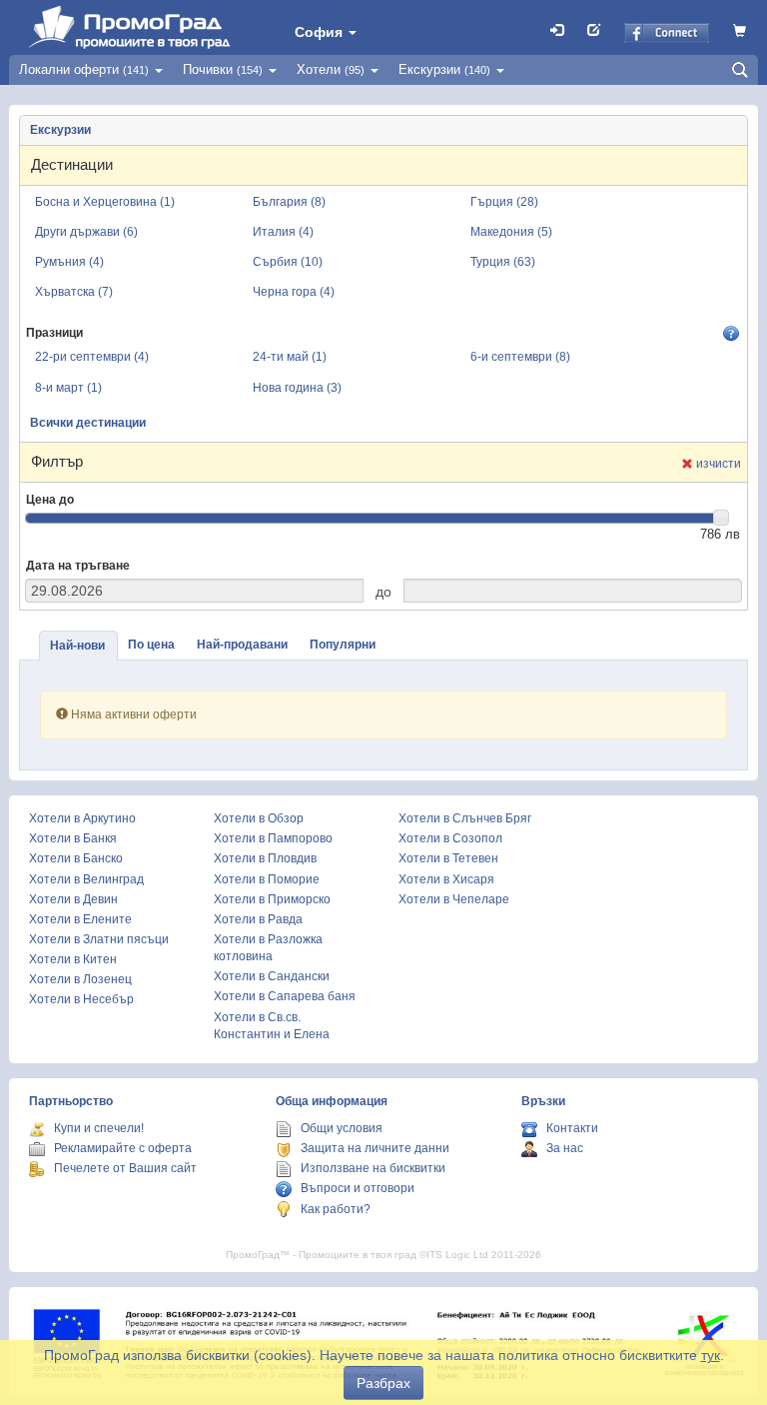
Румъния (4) (69, 262)
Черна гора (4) (294, 292)
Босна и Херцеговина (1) (105, 202)
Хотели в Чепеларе (453, 899)
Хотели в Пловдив (265, 858)
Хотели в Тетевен (448, 858)
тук (710, 1355)
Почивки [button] (223, 69)
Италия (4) (283, 232)
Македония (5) (511, 232)
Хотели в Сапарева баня (285, 996)
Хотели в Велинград (86, 879)
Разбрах (383, 1383)
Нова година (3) (297, 388)
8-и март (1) (68, 388)
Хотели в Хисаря (446, 879)
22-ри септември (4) (92, 357)
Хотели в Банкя (73, 838)
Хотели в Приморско (272, 899)
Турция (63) (502, 262)
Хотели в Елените (80, 919)
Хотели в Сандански (272, 976)
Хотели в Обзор (259, 818)
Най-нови (77, 646)
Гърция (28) (504, 202)
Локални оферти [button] (84, 69)
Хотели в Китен (73, 959)
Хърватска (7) (74, 292)
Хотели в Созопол (450, 838)
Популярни (343, 645)
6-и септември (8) (520, 357)
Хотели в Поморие (267, 879)
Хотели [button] (331, 69)
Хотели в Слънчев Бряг (464, 818)
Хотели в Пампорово (273, 838)
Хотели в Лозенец (80, 979)
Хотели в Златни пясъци (99, 939)
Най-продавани (242, 645)
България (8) (289, 202)
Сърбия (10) (288, 262)
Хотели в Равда (258, 919)
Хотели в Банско (76, 858)
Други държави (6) (86, 232)
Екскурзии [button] (444, 69)
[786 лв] (721, 518)
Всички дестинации (88, 423)
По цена (151, 645)
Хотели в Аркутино (82, 818)
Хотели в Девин (73, 899)
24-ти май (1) (290, 357)
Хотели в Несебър (81, 999)
